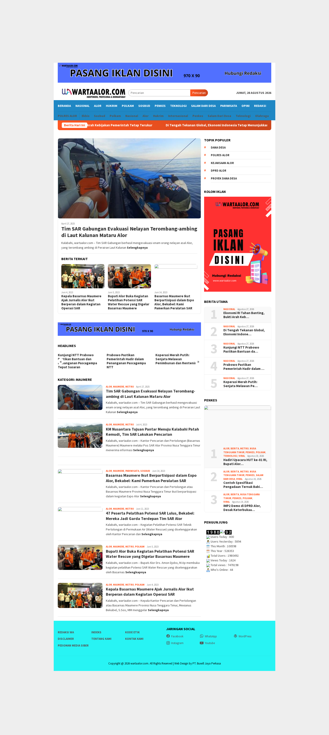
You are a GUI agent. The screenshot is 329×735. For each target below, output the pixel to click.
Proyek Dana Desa (224, 178)
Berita (235, 448)
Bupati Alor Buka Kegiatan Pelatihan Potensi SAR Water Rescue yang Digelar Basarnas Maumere (128, 302)
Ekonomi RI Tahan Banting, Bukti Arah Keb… (244, 315)
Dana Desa (218, 147)
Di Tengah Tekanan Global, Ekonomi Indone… (244, 332)
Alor (109, 386)
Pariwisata (132, 470)
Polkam (140, 546)
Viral (242, 455)
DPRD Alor (218, 170)
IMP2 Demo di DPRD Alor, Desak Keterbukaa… (242, 508)
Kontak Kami (134, 639)
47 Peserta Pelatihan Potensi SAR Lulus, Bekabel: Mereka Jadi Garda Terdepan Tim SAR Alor (150, 516)
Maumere (118, 386)
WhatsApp (211, 636)
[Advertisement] (164, 31)
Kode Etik (132, 632)
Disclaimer (66, 639)
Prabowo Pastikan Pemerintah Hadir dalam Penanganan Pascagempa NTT (126, 361)
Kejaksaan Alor (222, 163)
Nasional (229, 309)
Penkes (250, 452)
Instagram (177, 643)
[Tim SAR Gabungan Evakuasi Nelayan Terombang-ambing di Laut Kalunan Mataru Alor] (129, 178)
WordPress (245, 636)
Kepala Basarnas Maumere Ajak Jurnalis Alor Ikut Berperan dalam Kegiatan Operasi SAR (81, 302)
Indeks (96, 632)
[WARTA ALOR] (93, 93)
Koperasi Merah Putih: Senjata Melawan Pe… (240, 384)
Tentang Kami (101, 639)
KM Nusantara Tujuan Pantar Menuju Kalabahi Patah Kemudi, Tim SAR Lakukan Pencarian (152, 432)
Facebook (177, 636)
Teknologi (230, 455)
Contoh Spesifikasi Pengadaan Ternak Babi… (243, 485)
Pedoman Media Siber (73, 645)
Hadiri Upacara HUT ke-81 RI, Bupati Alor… (245, 462)
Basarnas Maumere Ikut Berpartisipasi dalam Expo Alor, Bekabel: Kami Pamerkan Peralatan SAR (174, 302)
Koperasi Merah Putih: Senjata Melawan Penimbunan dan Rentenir (176, 359)
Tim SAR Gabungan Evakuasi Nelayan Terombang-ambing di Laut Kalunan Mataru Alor (129, 232)
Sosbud (145, 470)
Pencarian (199, 93)
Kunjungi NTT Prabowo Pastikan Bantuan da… (241, 349)
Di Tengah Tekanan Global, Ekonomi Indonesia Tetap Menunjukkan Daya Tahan (200, 125)
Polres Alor (220, 155)
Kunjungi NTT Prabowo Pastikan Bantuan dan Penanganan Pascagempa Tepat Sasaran (77, 361)
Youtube (210, 643)
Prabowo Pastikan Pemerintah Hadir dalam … (243, 367)
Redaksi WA (66, 632)
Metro (129, 386)
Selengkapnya (137, 248)
